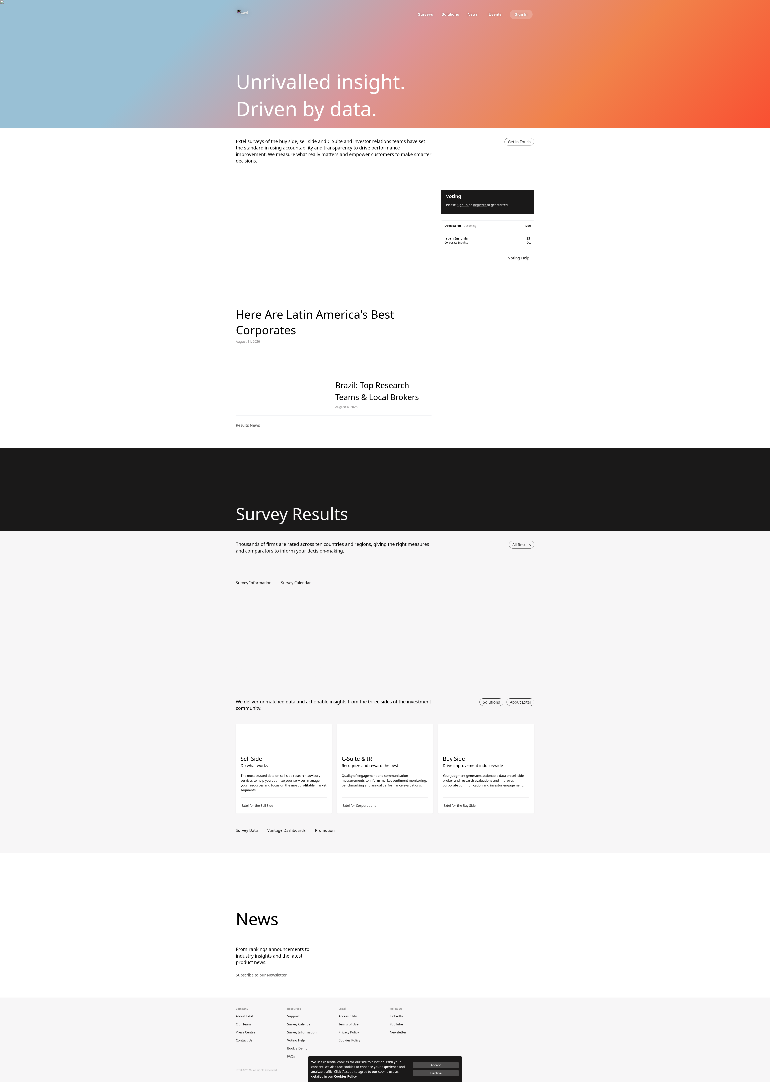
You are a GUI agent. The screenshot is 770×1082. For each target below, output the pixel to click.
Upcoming (470, 226)
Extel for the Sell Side (257, 805)
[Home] (254, 14)
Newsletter (398, 1032)
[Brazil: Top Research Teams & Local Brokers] (282, 383)
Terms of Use (348, 1024)
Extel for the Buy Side (459, 805)
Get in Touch (519, 141)
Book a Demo (297, 1048)
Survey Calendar (299, 1024)
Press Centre (245, 1032)
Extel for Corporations (359, 805)
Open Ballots (453, 226)
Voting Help (296, 1040)
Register (480, 205)
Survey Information (302, 1032)
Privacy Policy (348, 1032)
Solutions (491, 702)
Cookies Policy (349, 1040)
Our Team (243, 1024)
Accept (436, 1065)
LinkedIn (396, 1016)
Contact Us (244, 1040)
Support (293, 1016)
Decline (436, 1073)
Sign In (521, 14)
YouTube (396, 1024)
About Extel (520, 702)
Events (495, 14)
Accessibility (347, 1016)
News (473, 14)
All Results (521, 544)
